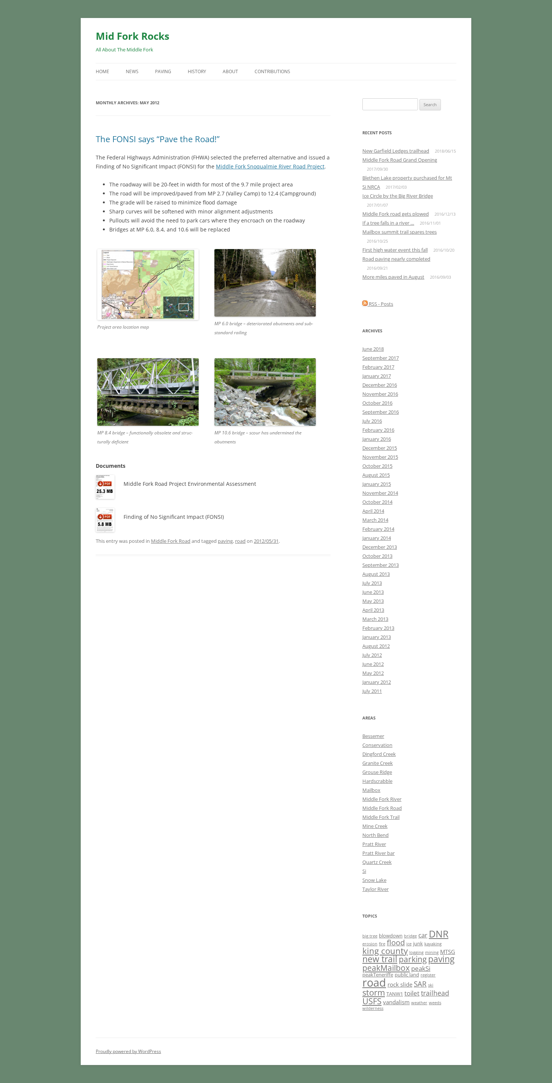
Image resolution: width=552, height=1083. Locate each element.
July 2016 (372, 421)
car (422, 935)
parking (413, 959)
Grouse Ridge (377, 772)
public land (407, 974)
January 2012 (376, 682)
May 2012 (373, 673)
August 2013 (376, 574)
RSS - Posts (380, 303)
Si (364, 871)
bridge (410, 936)
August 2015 (376, 475)
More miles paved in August (393, 276)
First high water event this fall (395, 249)
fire (382, 943)
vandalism (396, 1002)
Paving (163, 71)
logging (416, 952)
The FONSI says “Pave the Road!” (158, 138)
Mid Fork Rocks (132, 36)
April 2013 (373, 610)
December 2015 (379, 448)
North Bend (375, 835)
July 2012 (372, 655)
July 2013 (372, 583)
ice (409, 943)
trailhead (435, 992)
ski (430, 985)
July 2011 (372, 691)
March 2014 (375, 520)
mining (432, 952)
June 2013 (373, 592)
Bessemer (373, 736)
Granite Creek (377, 763)
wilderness (372, 1008)
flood (396, 942)
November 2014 (380, 493)
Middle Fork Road (170, 541)
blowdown (391, 935)
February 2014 (378, 529)
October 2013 (377, 556)
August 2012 (376, 646)
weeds (435, 1002)
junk (418, 943)
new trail (379, 959)
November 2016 (380, 394)
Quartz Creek (377, 862)
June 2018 (373, 348)
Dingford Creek (379, 754)
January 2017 (376, 376)
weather (419, 1002)
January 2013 (376, 637)
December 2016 (379, 385)
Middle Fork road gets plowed (395, 213)
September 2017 (380, 357)
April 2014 (373, 511)
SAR (420, 984)
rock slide (400, 984)
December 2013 (379, 547)
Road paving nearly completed (396, 258)
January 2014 (376, 538)
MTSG (447, 951)
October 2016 (377, 403)
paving (225, 541)
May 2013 (373, 601)
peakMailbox (386, 967)
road (240, 541)
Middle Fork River (381, 799)
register (428, 975)
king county (385, 950)
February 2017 (378, 367)
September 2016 (380, 412)
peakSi (420, 968)
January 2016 (376, 439)
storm (373, 992)
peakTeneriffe (377, 974)
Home (102, 71)
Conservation (377, 745)
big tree (369, 936)
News (132, 71)
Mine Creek (375, 826)
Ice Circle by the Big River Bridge (397, 195)
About (230, 71)
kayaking (433, 943)
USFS (372, 1000)
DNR (438, 934)
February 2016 (378, 430)
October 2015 (377, 466)
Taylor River (375, 889)
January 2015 (376, 484)
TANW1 (394, 993)
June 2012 (373, 664)
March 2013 (375, 619)
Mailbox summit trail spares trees (399, 231)
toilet (411, 993)
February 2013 (378, 628)
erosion (369, 943)
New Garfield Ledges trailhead (395, 150)
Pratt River (374, 844)
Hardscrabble (377, 781)
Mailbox (371, 790)
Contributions (272, 71)
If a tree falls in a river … (388, 222)
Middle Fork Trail (381, 817)
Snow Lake (374, 880)
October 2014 (377, 502)
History (197, 71)
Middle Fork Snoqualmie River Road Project (270, 166)
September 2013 (380, 565)
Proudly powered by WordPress (128, 1051)
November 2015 (380, 457)
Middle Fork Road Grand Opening (399, 159)
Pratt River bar (378, 853)
